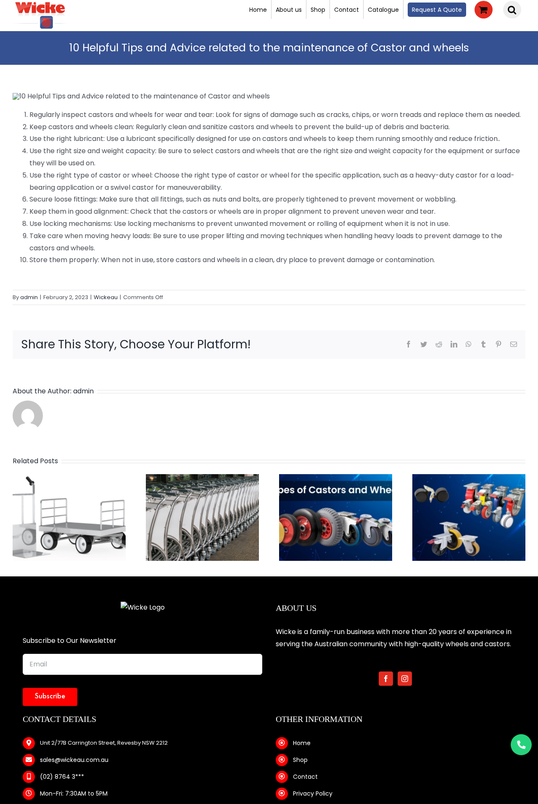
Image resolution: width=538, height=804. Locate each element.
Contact (305, 776)
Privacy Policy (312, 793)
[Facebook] (386, 678)
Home (302, 743)
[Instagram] (405, 678)
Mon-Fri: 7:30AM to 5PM (74, 793)
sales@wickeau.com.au (74, 760)
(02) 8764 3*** (62, 776)
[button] (512, 9)
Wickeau (106, 297)
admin (29, 297)
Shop (300, 760)
